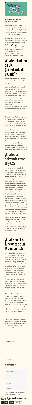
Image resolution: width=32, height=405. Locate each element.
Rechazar (11, 402)
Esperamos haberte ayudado (11, 319)
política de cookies (7, 399)
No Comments (8, 341)
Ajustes (17, 402)
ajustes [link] (26, 398)
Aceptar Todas (5, 402)
